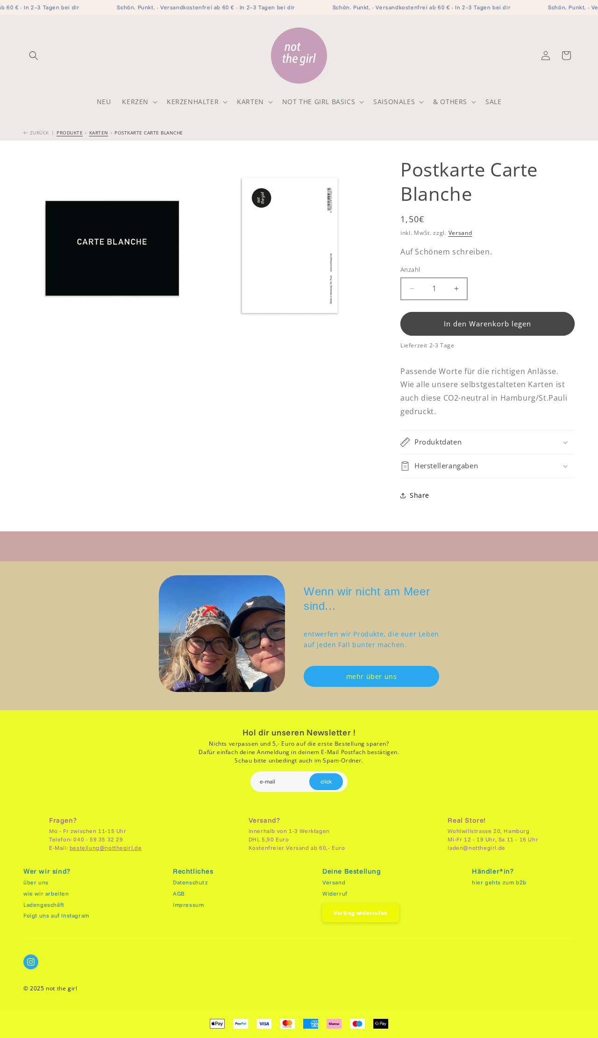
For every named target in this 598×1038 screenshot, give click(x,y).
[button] (33, 55)
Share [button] (419, 495)
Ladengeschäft (43, 904)
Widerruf (335, 893)
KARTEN (98, 132)
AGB (179, 893)
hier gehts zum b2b (499, 882)
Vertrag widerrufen (361, 912)
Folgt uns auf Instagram (56, 915)
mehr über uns (371, 676)
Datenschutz (190, 882)
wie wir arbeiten (46, 893)
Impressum (188, 904)
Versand (460, 233)
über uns (36, 882)
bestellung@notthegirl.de (106, 847)
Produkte (70, 132)
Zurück (38, 132)
